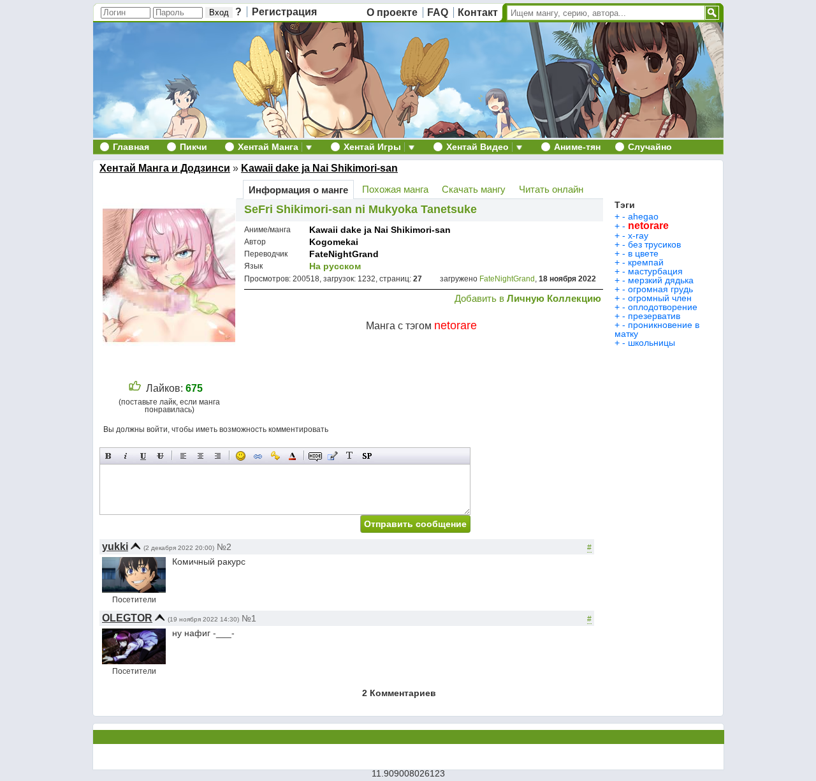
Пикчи (193, 147)
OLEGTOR (127, 618)
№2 (224, 547)
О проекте (392, 12)
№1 (249, 618)
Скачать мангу (474, 189)
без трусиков (654, 244)
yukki (115, 546)
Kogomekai (333, 242)
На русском (335, 266)
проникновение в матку (657, 329)
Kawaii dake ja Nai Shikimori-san (319, 168)
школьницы (651, 343)
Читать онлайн (551, 189)
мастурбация (655, 271)
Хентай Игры (372, 147)
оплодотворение (662, 307)
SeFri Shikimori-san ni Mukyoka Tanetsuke (360, 209)
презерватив (654, 316)
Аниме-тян (577, 147)
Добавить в (528, 298)
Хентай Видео (477, 147)
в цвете (643, 253)
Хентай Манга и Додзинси (164, 168)
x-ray (638, 235)
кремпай (646, 262)
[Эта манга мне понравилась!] (135, 388)
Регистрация (284, 11)
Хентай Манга (268, 147)
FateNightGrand (344, 254)
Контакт (478, 12)
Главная (131, 147)
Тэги (625, 205)
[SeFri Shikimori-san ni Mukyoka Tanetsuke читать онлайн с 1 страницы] (170, 364)
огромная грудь (660, 289)
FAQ (437, 12)
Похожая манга (395, 189)
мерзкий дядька (661, 280)
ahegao (643, 216)
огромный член (660, 298)
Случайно (650, 147)
